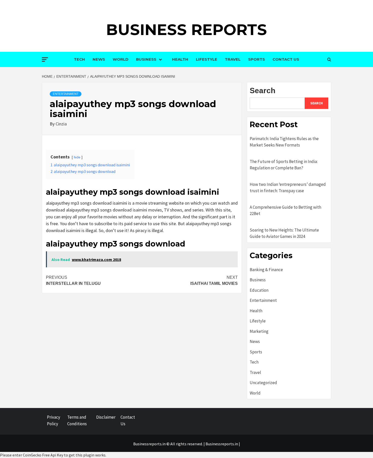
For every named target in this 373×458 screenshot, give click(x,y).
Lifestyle (206, 59)
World (120, 59)
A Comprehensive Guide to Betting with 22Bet (285, 210)
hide (77, 157)
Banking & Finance (266, 269)
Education (259, 290)
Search (262, 90)
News (99, 59)
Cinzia (61, 124)
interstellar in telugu (73, 280)
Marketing (259, 331)
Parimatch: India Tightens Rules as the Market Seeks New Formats (284, 142)
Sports (256, 59)
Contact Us (286, 59)
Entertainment (65, 94)
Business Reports (186, 29)
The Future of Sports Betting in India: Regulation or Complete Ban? (284, 165)
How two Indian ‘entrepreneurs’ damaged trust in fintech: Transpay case (288, 188)
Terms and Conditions (77, 420)
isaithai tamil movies (214, 280)
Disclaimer (105, 417)
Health (180, 59)
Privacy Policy (53, 420)
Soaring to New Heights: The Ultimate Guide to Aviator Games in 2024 (284, 233)
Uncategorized (263, 382)
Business (146, 59)
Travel (233, 59)
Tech (79, 59)
